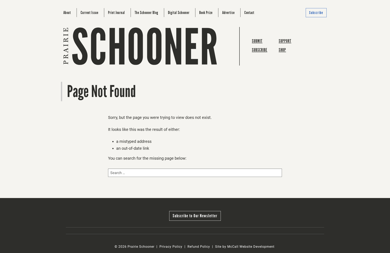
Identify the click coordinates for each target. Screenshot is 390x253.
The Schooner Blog (146, 12)
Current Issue (89, 12)
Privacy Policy (170, 247)
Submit (257, 41)
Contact (249, 12)
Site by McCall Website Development (244, 247)
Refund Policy (198, 247)
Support (285, 41)
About (67, 12)
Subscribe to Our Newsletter (195, 216)
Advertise (228, 12)
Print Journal (116, 12)
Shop (282, 50)
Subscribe (316, 12)
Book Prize (205, 12)
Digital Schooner (179, 12)
